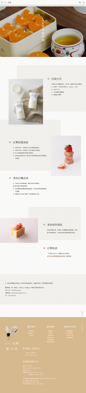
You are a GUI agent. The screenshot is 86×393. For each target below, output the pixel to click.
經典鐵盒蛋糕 (69, 331)
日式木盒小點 (69, 335)
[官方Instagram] (16, 349)
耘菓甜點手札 (31, 333)
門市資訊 (31, 335)
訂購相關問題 (50, 340)
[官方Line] (7, 349)
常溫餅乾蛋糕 (69, 337)
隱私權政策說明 (50, 342)
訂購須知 (50, 333)
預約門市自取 (50, 337)
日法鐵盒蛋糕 (69, 333)
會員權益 (50, 331)
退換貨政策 (50, 335)
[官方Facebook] (11, 349)
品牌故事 (31, 331)
